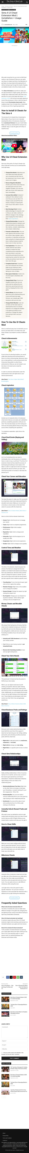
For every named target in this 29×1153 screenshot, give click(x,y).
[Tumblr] (21, 977)
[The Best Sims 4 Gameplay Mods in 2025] (5, 1006)
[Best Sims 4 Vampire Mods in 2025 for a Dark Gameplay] (5, 999)
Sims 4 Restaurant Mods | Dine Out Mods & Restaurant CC (21, 987)
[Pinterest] (14, 977)
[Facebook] (7, 977)
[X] (11, 977)
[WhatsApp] (17, 977)
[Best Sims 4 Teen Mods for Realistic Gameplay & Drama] (5, 1014)
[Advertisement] (14, 60)
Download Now (14, 133)
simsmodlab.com (8, 24)
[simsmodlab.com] (2, 24)
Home (2, 6)
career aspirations (13, 218)
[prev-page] (2, 1019)
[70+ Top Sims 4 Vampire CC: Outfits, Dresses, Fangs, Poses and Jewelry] (5, 1069)
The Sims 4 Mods (12, 9)
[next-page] (5, 1019)
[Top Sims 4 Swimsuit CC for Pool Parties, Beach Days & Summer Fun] (5, 1092)
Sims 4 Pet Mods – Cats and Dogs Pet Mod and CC (7, 987)
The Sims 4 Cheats (9, 6)
